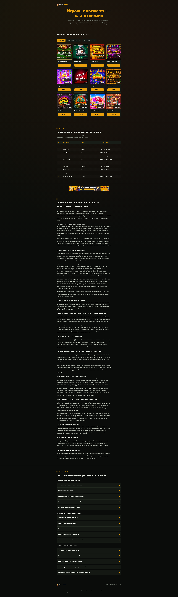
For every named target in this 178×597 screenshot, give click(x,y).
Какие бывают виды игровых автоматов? (69, 502)
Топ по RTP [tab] (61, 40)
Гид (117, 584)
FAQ (120, 584)
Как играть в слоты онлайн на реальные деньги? (71, 496)
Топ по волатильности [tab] (74, 40)
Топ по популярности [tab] (89, 40)
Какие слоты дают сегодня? (65, 528)
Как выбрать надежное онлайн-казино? (69, 555)
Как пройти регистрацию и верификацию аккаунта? (72, 567)
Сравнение (112, 584)
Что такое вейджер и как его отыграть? (69, 550)
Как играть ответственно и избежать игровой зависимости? (74, 572)
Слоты (106, 584)
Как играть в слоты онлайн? (65, 490)
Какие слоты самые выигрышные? (67, 523)
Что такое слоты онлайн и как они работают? (70, 485)
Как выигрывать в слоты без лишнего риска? (70, 540)
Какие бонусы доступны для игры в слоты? (70, 561)
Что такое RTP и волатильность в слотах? (69, 507)
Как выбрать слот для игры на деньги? (68, 534)
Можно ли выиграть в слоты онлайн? (68, 517)
